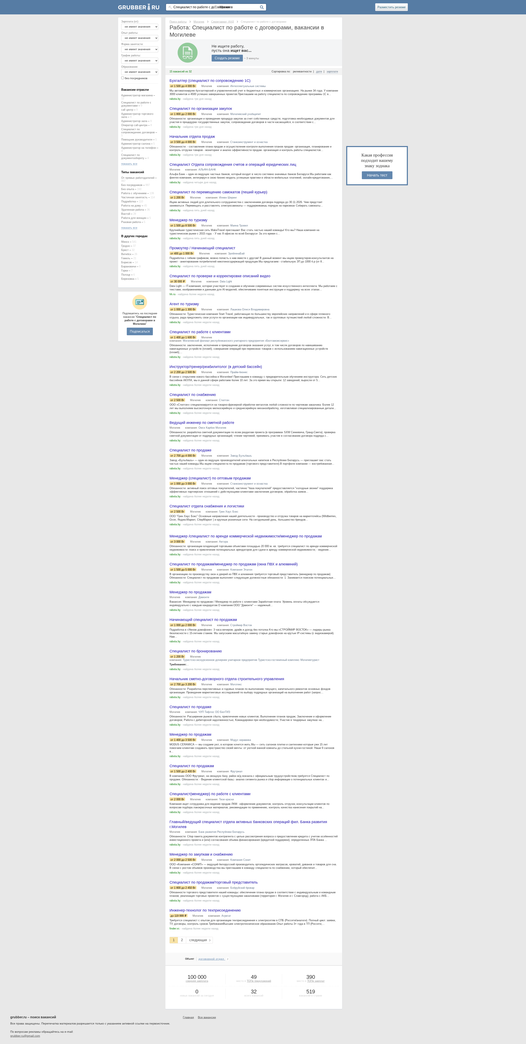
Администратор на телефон (138, 147)
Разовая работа (131, 222)
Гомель (125, 258)
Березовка (127, 278)
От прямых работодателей (137, 177)
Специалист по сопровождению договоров (138, 131)
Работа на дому (131, 205)
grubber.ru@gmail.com (25, 1035)
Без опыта (127, 189)
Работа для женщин (133, 217)
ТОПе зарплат (316, 981)
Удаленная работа (132, 209)
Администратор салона (135, 143)
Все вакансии (207, 1017)
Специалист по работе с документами (136, 104)
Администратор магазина (137, 95)
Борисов (126, 262)
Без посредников (131, 185)
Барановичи (128, 266)
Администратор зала (134, 121)
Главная (188, 1017)
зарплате (332, 71)
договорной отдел (211, 958)
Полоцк (125, 274)
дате (319, 71)
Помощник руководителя (136, 139)
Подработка (128, 201)
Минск (125, 241)
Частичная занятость (134, 197)
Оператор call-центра (134, 125)
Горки (124, 270)
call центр (127, 109)
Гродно (125, 245)
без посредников (136, 78)
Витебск (126, 254)
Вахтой (125, 213)
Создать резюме (227, 58)
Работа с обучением (133, 193)
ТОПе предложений (259, 981)
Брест (125, 250)
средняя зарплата (197, 981)
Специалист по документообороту (132, 156)
